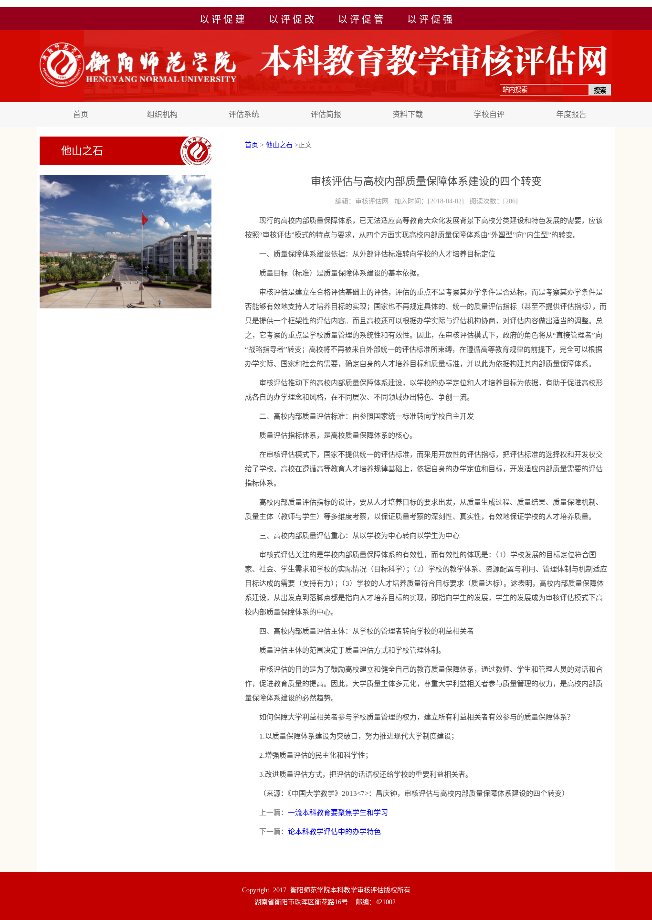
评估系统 (244, 114)
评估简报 (326, 114)
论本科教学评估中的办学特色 (334, 831)
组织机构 (162, 114)
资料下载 (407, 114)
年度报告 (571, 114)
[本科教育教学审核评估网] (327, 100)
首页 (80, 114)
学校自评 (489, 114)
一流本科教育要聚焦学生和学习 (338, 812)
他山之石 (279, 144)
